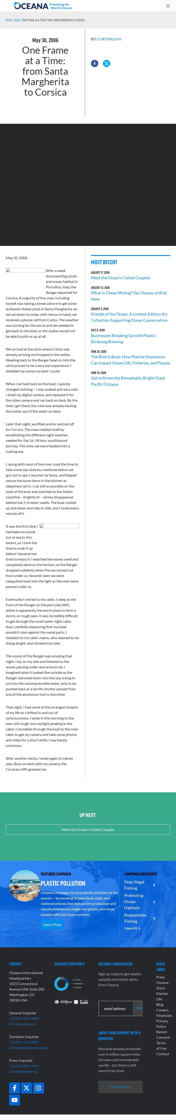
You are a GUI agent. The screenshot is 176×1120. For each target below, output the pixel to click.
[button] (94, 63)
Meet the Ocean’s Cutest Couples (120, 277)
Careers (162, 1010)
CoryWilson (109, 39)
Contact (162, 1053)
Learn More (52, 924)
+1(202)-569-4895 (24, 1042)
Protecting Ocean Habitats (133, 901)
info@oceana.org (22, 1024)
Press (160, 977)
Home (9, 20)
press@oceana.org (23, 1071)
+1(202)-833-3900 (24, 1018)
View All (130, 928)
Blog (17, 20)
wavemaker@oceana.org (28, 1047)
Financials (164, 1015)
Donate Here (120, 1087)
